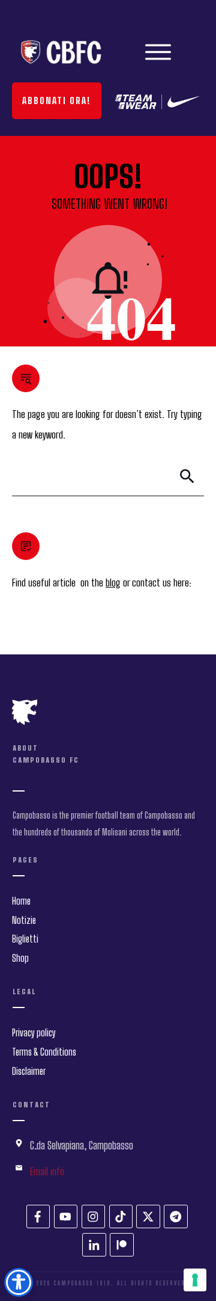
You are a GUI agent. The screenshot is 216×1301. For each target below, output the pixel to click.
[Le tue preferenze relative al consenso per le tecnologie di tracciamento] (195, 1280)
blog (113, 582)
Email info (47, 1171)
